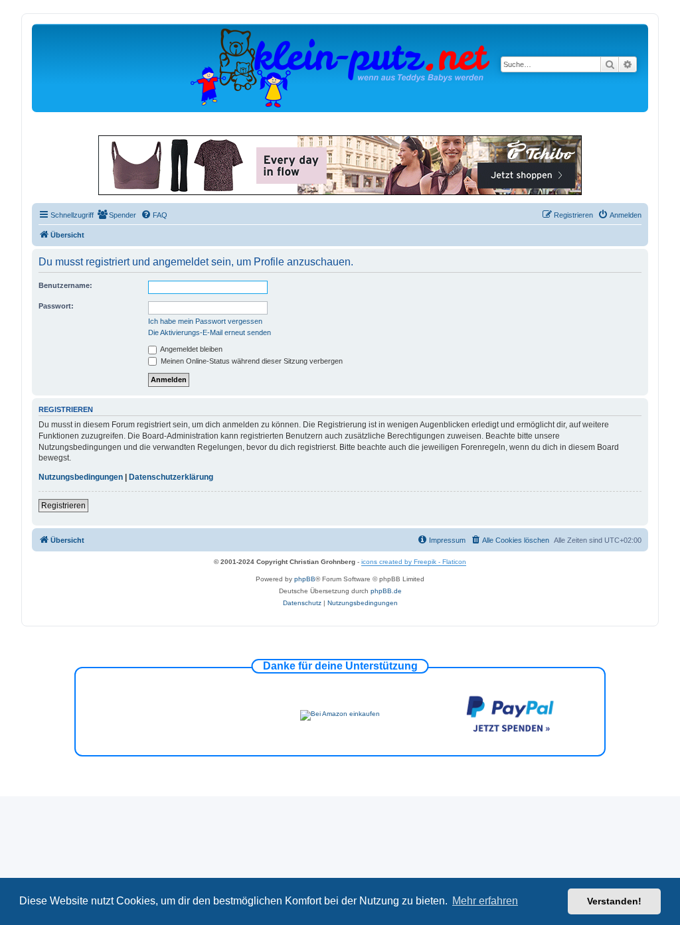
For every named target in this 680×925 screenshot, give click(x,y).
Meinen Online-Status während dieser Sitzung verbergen (251, 361)
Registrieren (63, 505)
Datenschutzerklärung (171, 477)
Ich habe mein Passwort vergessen (205, 321)
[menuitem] (116, 215)
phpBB (304, 579)
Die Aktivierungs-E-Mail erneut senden (209, 332)
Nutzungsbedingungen (81, 477)
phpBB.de (386, 591)
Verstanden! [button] (614, 901)
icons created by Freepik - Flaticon (413, 561)
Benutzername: (65, 285)
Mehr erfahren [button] (485, 900)
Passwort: (56, 306)
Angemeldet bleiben (190, 349)
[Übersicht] (340, 67)
